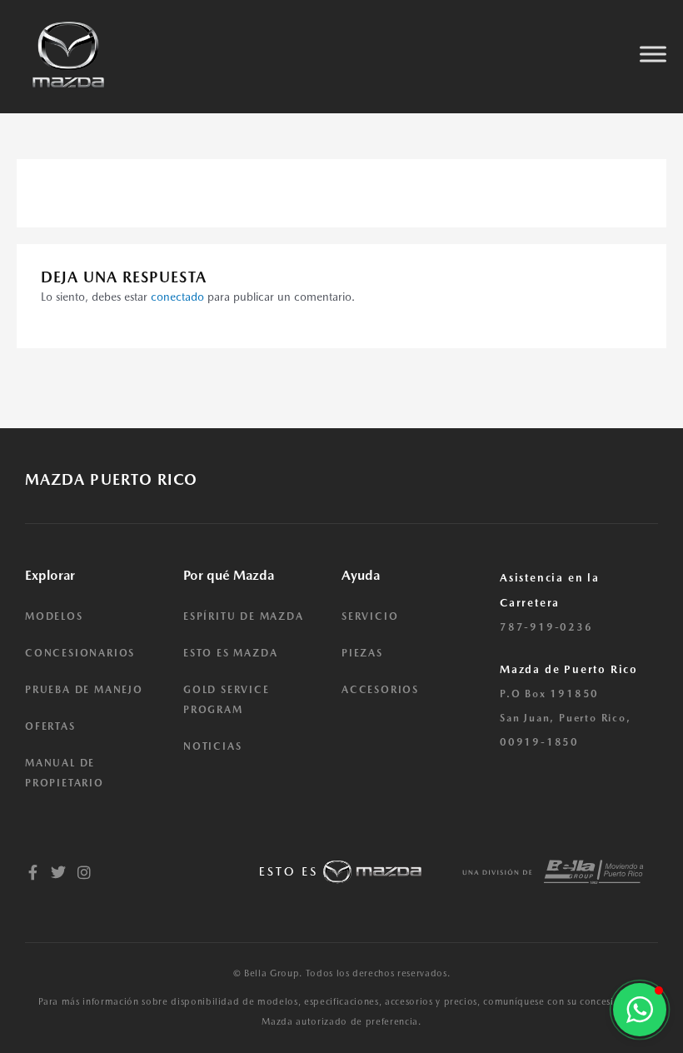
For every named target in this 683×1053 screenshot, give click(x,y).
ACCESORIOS (380, 690)
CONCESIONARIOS (80, 653)
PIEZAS (362, 653)
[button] (639, 1009)
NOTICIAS (212, 746)
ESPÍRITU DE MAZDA (243, 616)
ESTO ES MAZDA (230, 653)
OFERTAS (50, 726)
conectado (177, 296)
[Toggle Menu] (653, 54)
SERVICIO (370, 616)
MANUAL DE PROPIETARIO (64, 773)
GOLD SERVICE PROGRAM (226, 700)
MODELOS (54, 616)
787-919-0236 (546, 627)
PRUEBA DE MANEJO (84, 690)
